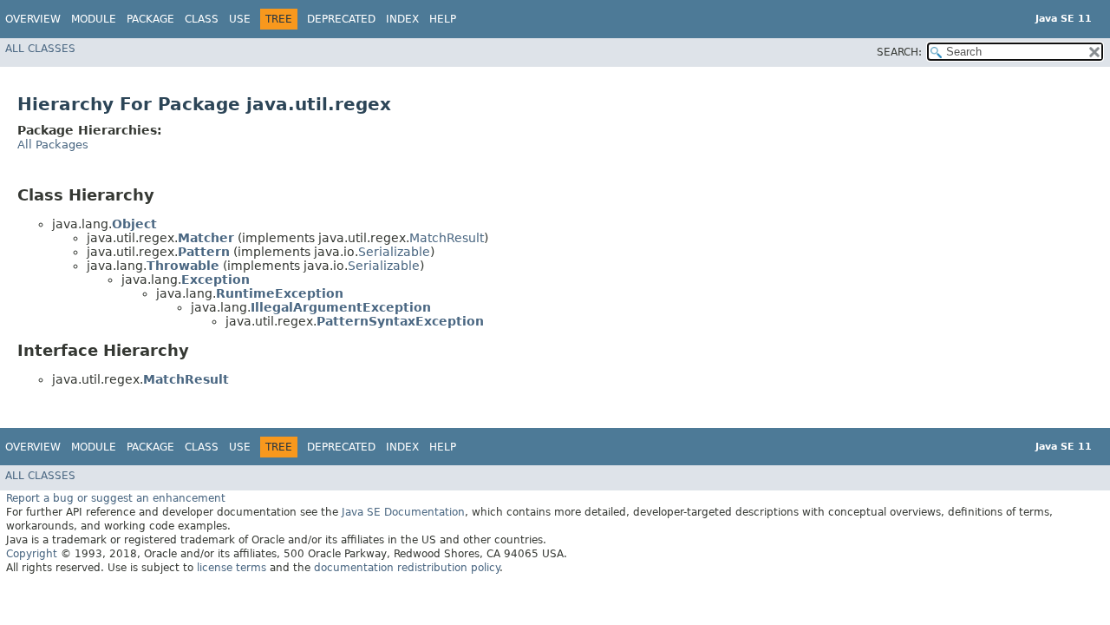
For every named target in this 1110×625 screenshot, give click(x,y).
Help (442, 19)
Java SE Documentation (403, 512)
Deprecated (341, 19)
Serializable (394, 252)
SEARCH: (899, 52)
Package (150, 19)
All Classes (40, 49)
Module (93, 19)
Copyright (31, 554)
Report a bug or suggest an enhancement (115, 498)
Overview (33, 19)
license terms (231, 568)
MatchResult (446, 238)
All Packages (52, 144)
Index (402, 19)
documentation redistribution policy (407, 568)
